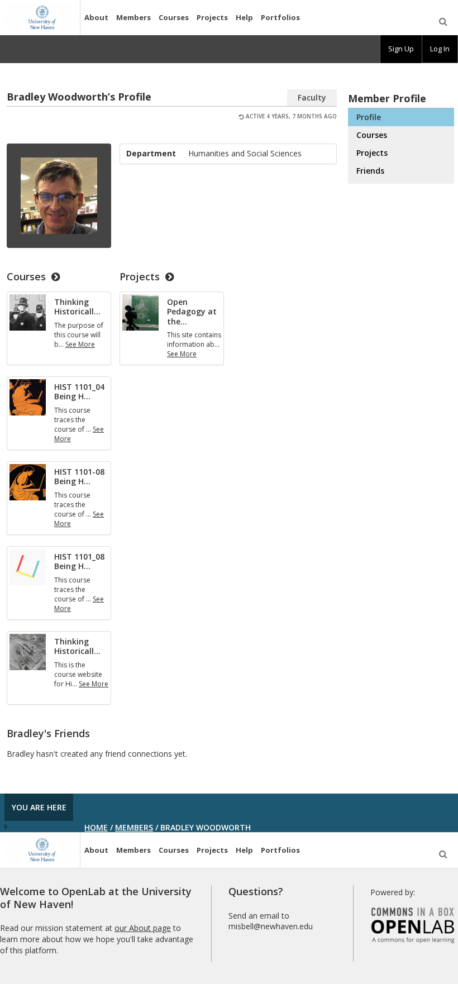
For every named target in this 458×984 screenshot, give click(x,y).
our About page (143, 928)
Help (244, 17)
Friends (370, 170)
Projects (212, 17)
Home (96, 827)
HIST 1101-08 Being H (79, 476)
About (96, 17)
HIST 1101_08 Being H (79, 561)
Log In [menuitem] (440, 49)
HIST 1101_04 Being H (79, 391)
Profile (368, 117)
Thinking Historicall (77, 307)
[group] (401, 49)
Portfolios (280, 17)
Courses (174, 17)
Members (133, 17)
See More (80, 344)
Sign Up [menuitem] (401, 49)
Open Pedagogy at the (192, 312)
